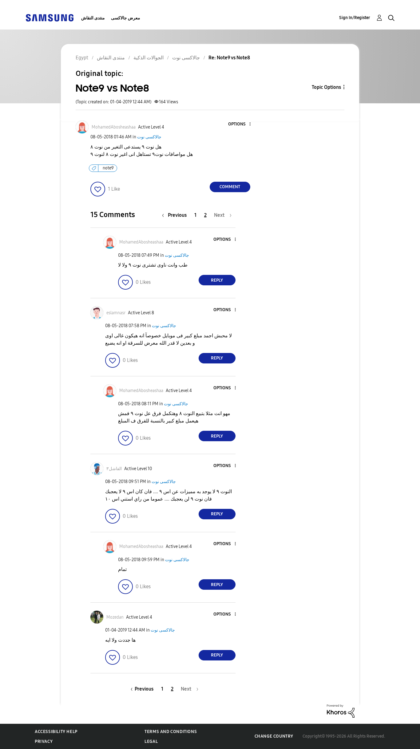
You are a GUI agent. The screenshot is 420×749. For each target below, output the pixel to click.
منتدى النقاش (93, 18)
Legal (151, 741)
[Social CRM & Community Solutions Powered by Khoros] (341, 711)
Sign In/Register (354, 17)
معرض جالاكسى (125, 18)
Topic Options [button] (326, 87)
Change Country (274, 736)
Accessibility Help (56, 731)
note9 (108, 168)
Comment (230, 186)
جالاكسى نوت (149, 137)
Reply (217, 280)
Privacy (44, 741)
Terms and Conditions (171, 731)
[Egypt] (49, 17)
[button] (239, 124)
